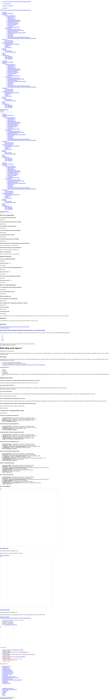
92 (3, 339)
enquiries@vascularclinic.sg (11, 624)
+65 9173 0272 (10, 5)
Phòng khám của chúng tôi (8, 688)
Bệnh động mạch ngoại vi (8, 678)
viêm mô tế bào (6, 667)
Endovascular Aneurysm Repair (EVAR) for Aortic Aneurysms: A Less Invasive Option (22, 330)
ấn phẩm (4, 691)
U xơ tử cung (5, 675)
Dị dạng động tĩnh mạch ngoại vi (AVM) (11, 677)
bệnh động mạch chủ (7, 666)
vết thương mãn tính (7, 669)
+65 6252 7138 (8, 3)
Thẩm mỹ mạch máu (7, 683)
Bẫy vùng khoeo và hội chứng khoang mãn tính (12, 679)
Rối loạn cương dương (7, 674)
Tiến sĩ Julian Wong (4, 548)
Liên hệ (4, 695)
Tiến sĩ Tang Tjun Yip (4, 609)
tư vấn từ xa (5, 8)
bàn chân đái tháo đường (7, 671)
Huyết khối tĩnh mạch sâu (8, 670)
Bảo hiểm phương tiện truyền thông (10, 689)
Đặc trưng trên (5, 690)
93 (3, 340)
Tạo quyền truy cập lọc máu (8, 673)
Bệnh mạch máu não (7, 668)
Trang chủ (2, 344)
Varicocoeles (5, 681)
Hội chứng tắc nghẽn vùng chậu (9, 676)
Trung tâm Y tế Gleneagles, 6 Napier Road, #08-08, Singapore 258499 (17, 1)
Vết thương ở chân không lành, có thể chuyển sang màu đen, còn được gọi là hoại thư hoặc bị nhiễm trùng (24, 364)
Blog (3, 694)
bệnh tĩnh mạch (6, 682)
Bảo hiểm (4, 692)
